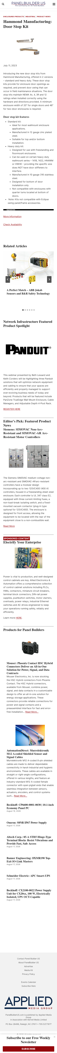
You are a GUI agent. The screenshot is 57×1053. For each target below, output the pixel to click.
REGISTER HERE (11, 409)
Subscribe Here (29, 986)
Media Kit (28, 970)
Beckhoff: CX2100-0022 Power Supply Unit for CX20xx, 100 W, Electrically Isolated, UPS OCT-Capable (29, 894)
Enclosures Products (13, 17)
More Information (12, 216)
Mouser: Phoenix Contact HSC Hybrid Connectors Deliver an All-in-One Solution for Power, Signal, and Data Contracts (30, 668)
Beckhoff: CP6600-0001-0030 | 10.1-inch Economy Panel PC (30, 806)
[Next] (49, 279)
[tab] (23, 310)
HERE (19, 617)
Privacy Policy (28, 974)
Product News (43, 17)
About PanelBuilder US (28, 962)
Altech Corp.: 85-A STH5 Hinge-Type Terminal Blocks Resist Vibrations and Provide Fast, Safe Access (30, 840)
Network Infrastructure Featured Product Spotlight (27, 323)
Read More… (31, 711)
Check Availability (12, 224)
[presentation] (28, 268)
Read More (9, 526)
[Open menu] (54, 4)
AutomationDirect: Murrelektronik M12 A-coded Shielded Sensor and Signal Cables (28, 754)
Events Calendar (28, 982)
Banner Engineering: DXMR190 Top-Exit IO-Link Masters (29, 859)
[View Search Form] (3, 4)
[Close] (54, 1037)
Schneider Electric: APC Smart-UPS (28, 875)
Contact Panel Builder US (28, 958)
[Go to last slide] (8, 279)
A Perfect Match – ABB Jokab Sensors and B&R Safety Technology (28, 291)
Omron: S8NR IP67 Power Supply (27, 822)
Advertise (28, 966)
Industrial (30, 17)
